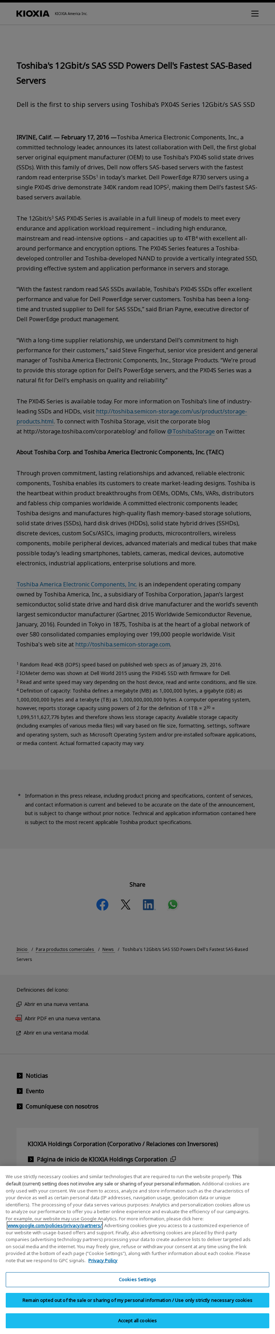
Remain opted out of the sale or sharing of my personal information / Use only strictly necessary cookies (137, 1300)
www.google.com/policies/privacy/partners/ (55, 1225)
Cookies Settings (137, 1279)
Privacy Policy (102, 1260)
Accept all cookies (137, 1320)
